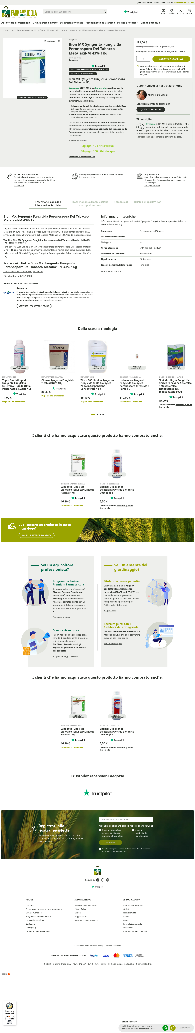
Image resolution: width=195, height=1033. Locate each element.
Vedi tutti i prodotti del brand (34, 306)
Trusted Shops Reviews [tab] (147, 202)
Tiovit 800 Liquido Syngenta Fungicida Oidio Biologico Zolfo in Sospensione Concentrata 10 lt (97, 384)
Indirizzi (126, 916)
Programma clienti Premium (135, 931)
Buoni (125, 920)
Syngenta (73, 60)
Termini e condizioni (113, 945)
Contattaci (30, 924)
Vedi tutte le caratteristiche (82, 156)
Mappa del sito (81, 916)
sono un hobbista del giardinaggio (141, 833)
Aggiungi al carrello (171, 58)
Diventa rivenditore (34, 912)
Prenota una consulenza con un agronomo (44, 909)
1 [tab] (93, 414)
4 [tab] (103, 414)
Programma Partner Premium (38, 916)
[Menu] (14, 1002)
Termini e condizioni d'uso (86, 905)
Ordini (126, 909)
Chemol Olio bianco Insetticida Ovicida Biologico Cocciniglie (117, 490)
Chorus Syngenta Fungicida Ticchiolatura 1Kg (57, 381)
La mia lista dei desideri (133, 924)
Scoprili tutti (110, 610)
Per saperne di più (87, 177)
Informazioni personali (132, 905)
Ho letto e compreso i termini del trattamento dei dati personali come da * (126, 850)
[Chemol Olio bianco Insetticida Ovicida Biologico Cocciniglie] (117, 463)
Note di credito (129, 912)
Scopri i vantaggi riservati (65, 656)
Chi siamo (30, 905)
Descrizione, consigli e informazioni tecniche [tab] (48, 203)
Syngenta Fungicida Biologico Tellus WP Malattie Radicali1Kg (77, 490)
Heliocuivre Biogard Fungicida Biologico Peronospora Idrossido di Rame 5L (135, 384)
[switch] (9, 1022)
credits (4, 974)
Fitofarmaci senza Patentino (38, 931)
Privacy (100, 945)
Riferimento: (107, 271)
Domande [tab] (121, 202)
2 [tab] (97, 414)
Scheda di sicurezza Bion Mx (23, 271)
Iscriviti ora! (19, 185)
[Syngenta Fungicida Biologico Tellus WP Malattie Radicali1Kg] (78, 463)
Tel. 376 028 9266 (152, 109)
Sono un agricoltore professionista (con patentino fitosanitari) (112, 833)
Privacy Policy (80, 909)
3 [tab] (100, 414)
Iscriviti (110, 842)
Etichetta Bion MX (18, 276)
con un (166, 2)
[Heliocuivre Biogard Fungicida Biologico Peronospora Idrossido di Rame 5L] (136, 356)
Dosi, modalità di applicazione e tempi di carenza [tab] (90, 203)
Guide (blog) (31, 927)
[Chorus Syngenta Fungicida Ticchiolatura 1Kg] (58, 356)
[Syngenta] (8, 292)
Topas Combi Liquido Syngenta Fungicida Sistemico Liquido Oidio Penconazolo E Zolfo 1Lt (16, 384)
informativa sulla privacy (118, 851)
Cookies (78, 912)
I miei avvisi (128, 927)
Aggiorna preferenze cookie (86, 920)
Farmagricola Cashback (36, 920)
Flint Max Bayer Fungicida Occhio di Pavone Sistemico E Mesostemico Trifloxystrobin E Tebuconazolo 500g (175, 386)
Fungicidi (73, 39)
